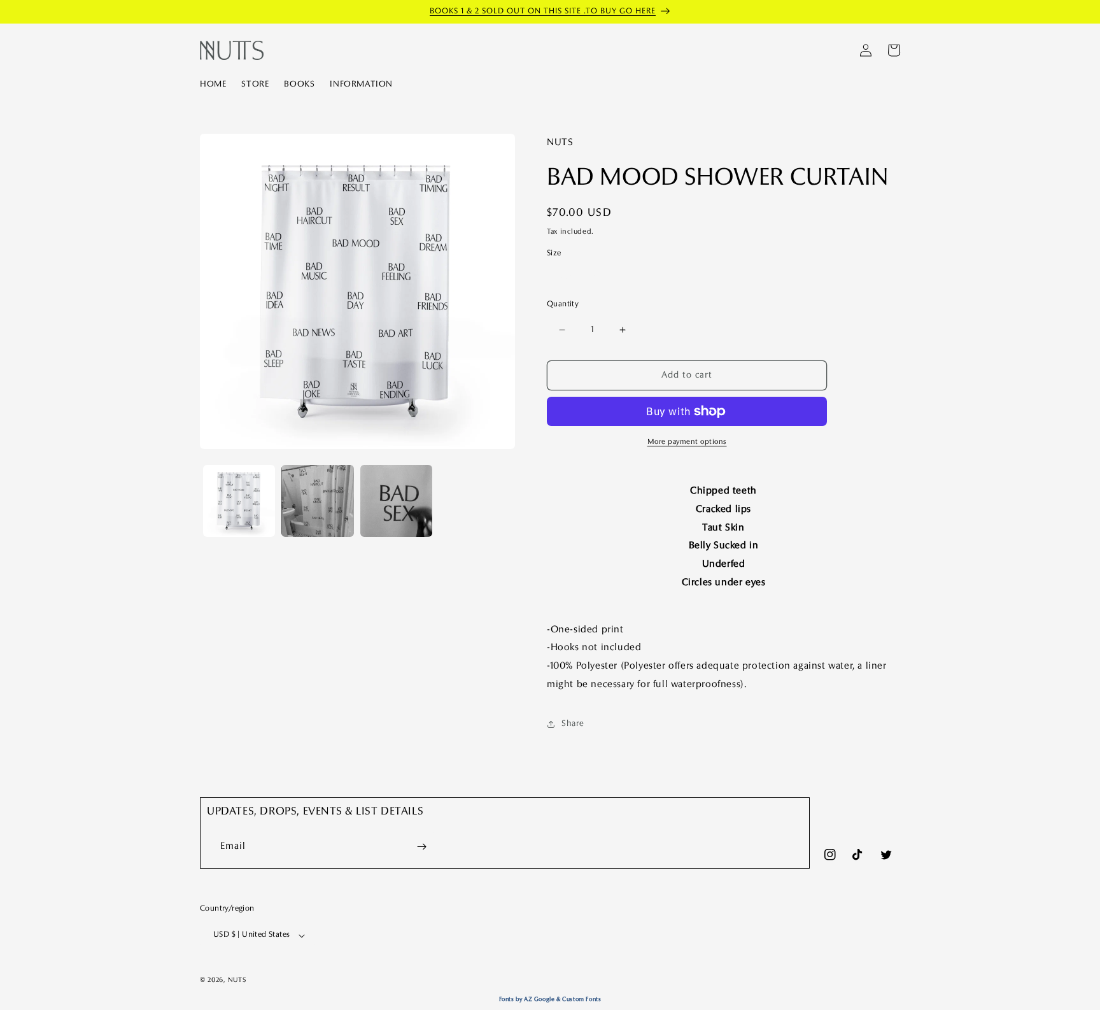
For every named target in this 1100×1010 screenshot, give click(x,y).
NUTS (237, 980)
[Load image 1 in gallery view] (239, 501)
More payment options (687, 442)
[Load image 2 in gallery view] (317, 501)
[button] (894, 50)
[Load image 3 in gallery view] (396, 501)
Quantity (563, 304)
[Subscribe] (421, 847)
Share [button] (572, 724)
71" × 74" (577, 277)
